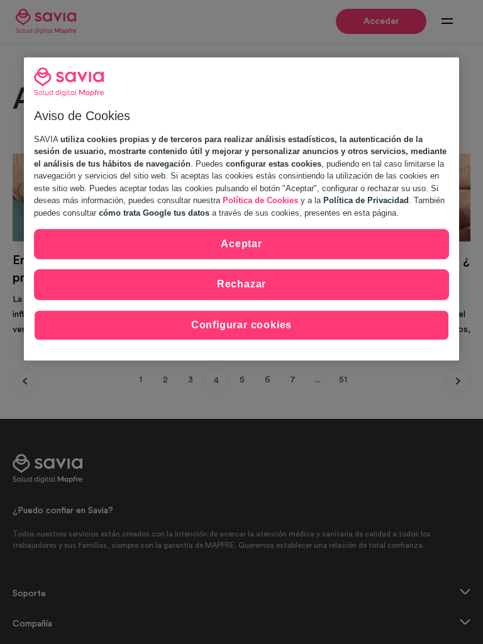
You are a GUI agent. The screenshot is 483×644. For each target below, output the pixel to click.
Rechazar (241, 284)
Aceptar (241, 243)
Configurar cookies (241, 324)
